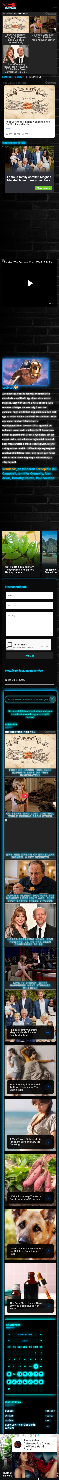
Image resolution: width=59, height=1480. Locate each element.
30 (41, 1382)
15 (35, 1366)
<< (9, 1334)
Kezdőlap (7, 76)
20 (25, 1374)
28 (30, 1382)
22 (35, 1374)
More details (43, 188)
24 (9, 1382)
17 (9, 1374)
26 (19, 1382)
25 (14, 1382)
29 (35, 1382)
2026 (25, 1340)
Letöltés (8, 388)
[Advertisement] (29, 222)
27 (25, 1382)
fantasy (18, 76)
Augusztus (25, 1334)
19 (19, 1374)
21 (30, 1374)
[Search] (52, 699)
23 (41, 1374)
